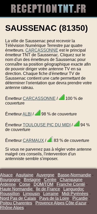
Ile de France (48, 189)
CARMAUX (33, 140)
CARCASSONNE (41, 50)
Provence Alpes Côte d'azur (60, 203)
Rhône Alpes (12, 207)
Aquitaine (24, 175)
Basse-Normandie (74, 175)
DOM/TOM (43, 184)
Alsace (6, 175)
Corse (24, 184)
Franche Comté (71, 184)
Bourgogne (10, 179)
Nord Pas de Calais (18, 198)
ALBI (27, 114)
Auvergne (45, 175)
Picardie (80, 198)
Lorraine (50, 193)
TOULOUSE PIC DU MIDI (47, 125)
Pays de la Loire (54, 198)
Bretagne (32, 179)
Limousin (31, 193)
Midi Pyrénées (75, 193)
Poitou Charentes (16, 203)
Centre (50, 179)
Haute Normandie (17, 189)
